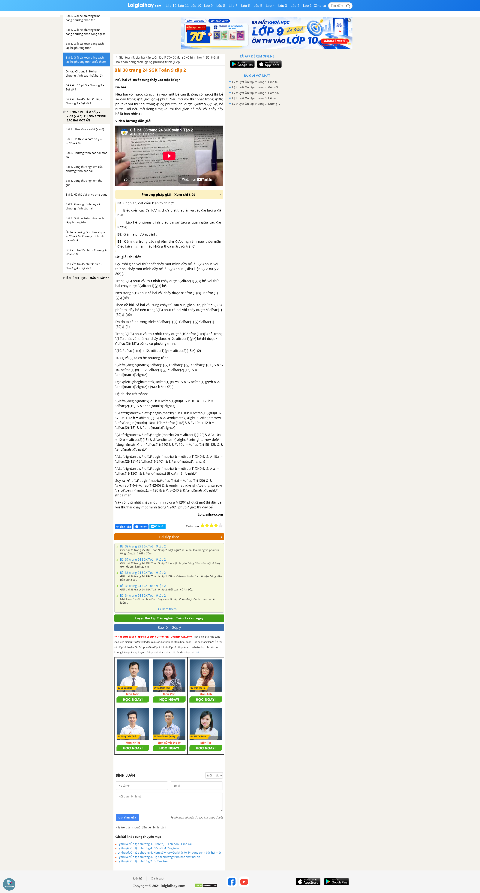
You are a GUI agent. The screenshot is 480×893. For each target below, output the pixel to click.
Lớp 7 (233, 5)
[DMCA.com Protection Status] (206, 887)
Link (197, 652)
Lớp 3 (282, 5)
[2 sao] (207, 525)
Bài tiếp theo (169, 537)
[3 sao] (211, 525)
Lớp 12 (171, 5)
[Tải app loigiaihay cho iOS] (269, 64)
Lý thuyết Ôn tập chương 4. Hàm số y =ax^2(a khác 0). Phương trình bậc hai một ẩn (169, 852)
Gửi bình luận (127, 817)
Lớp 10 (195, 5)
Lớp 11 (183, 5)
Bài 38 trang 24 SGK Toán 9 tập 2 (150, 70)
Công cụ (320, 5)
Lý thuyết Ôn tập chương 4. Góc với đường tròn (148, 848)
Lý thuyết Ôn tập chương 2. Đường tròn (143, 861)
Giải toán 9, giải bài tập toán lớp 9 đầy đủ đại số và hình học (160, 57)
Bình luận (125, 526)
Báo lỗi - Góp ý (169, 627)
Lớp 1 (307, 5)
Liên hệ (137, 878)
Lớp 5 (258, 5)
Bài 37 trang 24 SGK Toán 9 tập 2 (142, 559)
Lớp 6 (245, 5)
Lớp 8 (220, 5)
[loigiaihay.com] (144, 7)
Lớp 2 (295, 5)
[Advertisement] (257, 166)
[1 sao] (202, 525)
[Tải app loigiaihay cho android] (242, 64)
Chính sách (157, 878)
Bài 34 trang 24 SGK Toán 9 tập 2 (142, 595)
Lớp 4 (270, 5)
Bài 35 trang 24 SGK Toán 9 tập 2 (142, 586)
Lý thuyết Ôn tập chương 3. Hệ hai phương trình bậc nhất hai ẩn (159, 857)
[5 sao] (220, 525)
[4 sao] (216, 525)
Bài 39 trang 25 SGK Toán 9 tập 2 (142, 546)
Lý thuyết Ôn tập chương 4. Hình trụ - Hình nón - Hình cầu (155, 844)
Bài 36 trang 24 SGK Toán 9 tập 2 (142, 573)
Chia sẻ (142, 526)
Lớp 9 (208, 5)
